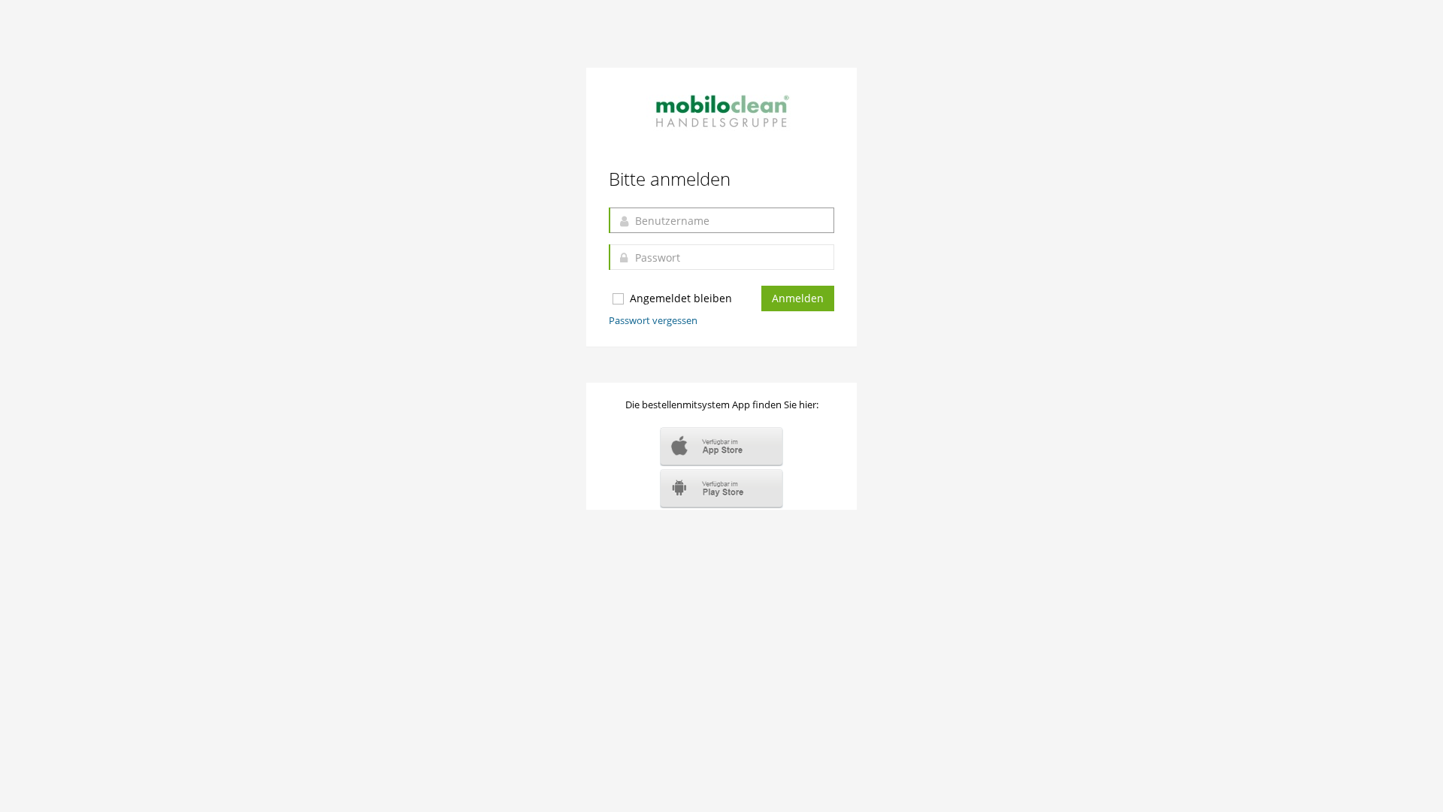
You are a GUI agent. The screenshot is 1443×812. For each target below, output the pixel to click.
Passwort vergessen (653, 320)
